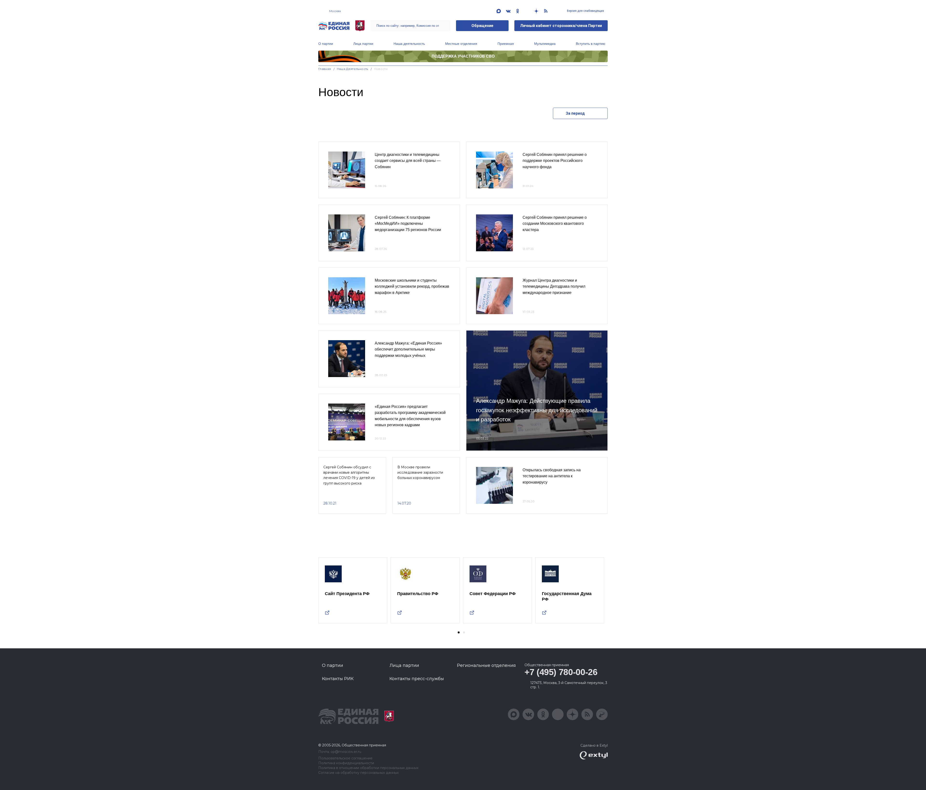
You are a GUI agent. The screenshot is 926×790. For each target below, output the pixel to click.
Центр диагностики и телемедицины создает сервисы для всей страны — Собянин (408, 161)
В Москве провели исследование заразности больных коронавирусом (420, 472)
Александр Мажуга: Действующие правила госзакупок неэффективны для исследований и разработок (536, 410)
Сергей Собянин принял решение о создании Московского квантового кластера (555, 223)
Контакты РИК (338, 678)
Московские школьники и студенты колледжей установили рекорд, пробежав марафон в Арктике (412, 286)
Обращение (482, 25)
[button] (459, 632)
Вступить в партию (590, 44)
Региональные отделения (486, 665)
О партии (325, 44)
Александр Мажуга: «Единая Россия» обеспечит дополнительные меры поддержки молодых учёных (408, 349)
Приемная (505, 44)
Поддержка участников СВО (463, 56)
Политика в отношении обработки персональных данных (368, 768)
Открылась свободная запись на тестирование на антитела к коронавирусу (552, 476)
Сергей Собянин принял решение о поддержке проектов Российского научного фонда (555, 161)
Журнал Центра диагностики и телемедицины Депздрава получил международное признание (554, 286)
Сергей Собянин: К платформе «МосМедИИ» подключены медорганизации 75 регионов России (408, 223)
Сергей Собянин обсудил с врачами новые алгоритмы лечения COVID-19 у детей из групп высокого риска (349, 475)
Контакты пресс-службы (416, 678)
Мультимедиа (545, 44)
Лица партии (363, 44)
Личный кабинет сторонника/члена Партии (561, 25)
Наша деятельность (409, 44)
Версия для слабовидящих (585, 11)
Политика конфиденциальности (346, 763)
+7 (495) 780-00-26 (561, 672)
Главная (324, 69)
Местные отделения (461, 44)
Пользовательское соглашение (345, 758)
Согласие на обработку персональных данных (358, 773)
